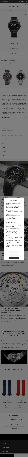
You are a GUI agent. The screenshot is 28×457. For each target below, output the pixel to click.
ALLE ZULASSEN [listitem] (14, 257)
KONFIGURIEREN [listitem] (14, 254)
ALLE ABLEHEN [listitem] (14, 252)
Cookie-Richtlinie (9, 233)
